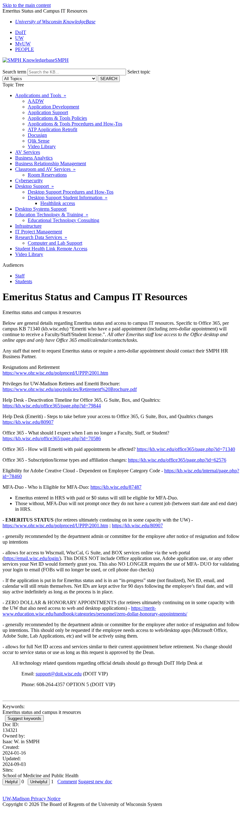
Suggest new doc (95, 781)
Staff (20, 275)
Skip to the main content (27, 5)
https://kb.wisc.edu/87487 (115, 487)
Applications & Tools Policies (57, 118)
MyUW (23, 43)
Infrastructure (28, 226)
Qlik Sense (38, 140)
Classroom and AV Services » (45, 169)
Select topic (138, 71)
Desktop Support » (34, 186)
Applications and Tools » (40, 95)
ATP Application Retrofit (52, 129)
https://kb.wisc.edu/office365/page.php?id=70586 (52, 438)
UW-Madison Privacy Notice (31, 798)
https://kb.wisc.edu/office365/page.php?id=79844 (52, 405)
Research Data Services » (41, 237)
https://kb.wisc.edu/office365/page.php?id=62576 (177, 460)
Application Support (48, 112)
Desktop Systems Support (40, 209)
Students (23, 281)
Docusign (37, 135)
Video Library (42, 146)
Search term (14, 71)
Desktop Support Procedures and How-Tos (70, 192)
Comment (67, 781)
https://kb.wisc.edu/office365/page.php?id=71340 (186, 449)
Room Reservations (47, 175)
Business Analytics (34, 158)
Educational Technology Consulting (63, 220)
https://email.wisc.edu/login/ (32, 558)
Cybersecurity (29, 180)
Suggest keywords (24, 718)
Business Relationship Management (50, 163)
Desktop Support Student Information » (67, 197)
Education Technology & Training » (51, 214)
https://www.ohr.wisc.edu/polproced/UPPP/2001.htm (55, 373)
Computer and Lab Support (55, 243)
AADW (36, 101)
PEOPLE (24, 49)
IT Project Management (38, 231)
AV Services (27, 152)
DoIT (20, 32)
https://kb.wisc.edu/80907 (28, 422)
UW (19, 38)
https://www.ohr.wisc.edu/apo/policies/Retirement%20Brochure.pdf (70, 389)
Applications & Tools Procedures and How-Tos (75, 123)
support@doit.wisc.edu (59, 673)
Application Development (53, 106)
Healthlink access (57, 203)
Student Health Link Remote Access (51, 248)
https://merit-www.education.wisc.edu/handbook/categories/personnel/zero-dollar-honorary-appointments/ (95, 610)
